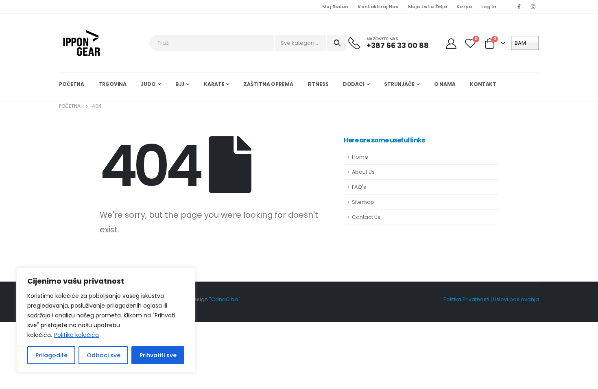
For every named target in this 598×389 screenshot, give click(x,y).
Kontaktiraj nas (378, 6)
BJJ (180, 84)
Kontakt (483, 84)
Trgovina (112, 84)
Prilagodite (51, 355)
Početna (71, 84)
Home (360, 156)
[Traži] (337, 43)
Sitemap (363, 202)
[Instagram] (533, 6)
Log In (488, 6)
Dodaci (353, 84)
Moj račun (335, 6)
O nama (445, 84)
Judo (148, 84)
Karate (214, 84)
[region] (105, 320)
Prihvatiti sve (158, 355)
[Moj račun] (451, 43)
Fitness (318, 84)
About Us (363, 171)
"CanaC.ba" (224, 299)
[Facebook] (519, 6)
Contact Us (366, 217)
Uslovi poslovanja (516, 299)
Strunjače (399, 84)
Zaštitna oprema (268, 84)
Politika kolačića (76, 335)
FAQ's (359, 187)
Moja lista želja (427, 6)
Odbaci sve (103, 355)
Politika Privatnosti (466, 299)
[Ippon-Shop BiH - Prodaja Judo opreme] (81, 43)
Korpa (464, 6)
